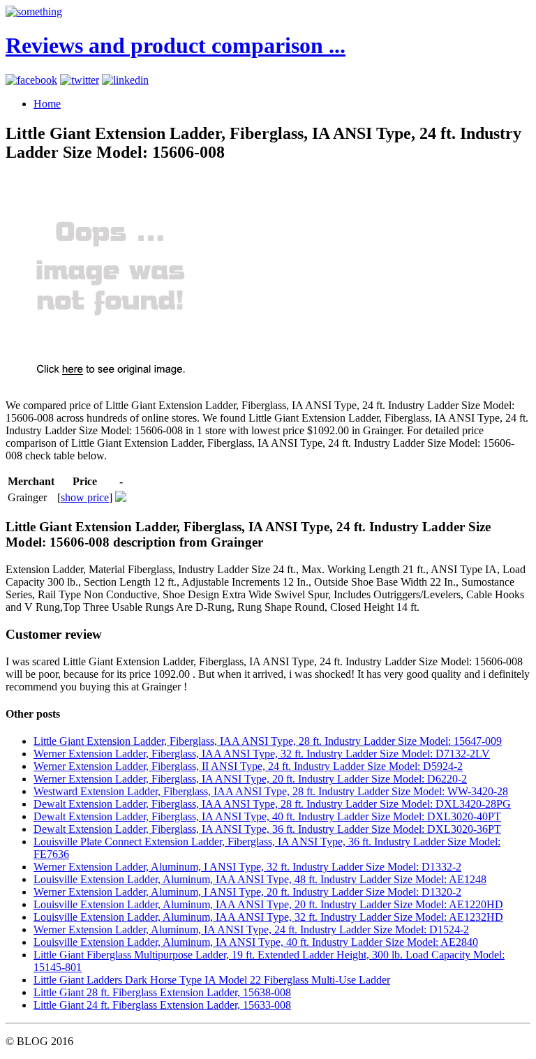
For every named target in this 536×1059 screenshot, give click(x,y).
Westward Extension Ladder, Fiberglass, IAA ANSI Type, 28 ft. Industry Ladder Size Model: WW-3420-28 (271, 791)
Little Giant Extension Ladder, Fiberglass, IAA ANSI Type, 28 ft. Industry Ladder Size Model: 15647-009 (268, 741)
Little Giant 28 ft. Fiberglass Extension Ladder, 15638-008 (162, 992)
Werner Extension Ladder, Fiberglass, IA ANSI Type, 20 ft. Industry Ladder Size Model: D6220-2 (250, 779)
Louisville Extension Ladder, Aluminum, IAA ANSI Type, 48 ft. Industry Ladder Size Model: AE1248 (260, 879)
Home (47, 104)
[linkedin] (125, 80)
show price (85, 497)
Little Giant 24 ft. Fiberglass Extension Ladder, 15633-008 (162, 1005)
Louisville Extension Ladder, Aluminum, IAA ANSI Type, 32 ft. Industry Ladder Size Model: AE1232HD (268, 917)
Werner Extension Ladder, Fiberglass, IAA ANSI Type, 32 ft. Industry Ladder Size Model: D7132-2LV (262, 754)
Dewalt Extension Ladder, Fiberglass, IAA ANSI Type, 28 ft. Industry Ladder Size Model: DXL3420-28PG (272, 804)
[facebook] (31, 80)
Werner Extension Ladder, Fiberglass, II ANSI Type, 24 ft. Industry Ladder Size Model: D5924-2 (248, 766)
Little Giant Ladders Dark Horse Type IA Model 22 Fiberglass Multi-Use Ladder (212, 980)
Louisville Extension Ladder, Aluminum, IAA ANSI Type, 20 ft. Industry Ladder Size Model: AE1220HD (268, 904)
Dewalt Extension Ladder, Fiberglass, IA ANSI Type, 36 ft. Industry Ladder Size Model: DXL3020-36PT (267, 829)
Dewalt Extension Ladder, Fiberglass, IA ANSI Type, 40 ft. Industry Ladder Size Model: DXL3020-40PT (267, 816)
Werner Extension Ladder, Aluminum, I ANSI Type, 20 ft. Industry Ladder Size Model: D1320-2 (247, 892)
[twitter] (79, 80)
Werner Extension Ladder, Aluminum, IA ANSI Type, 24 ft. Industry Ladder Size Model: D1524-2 (251, 929)
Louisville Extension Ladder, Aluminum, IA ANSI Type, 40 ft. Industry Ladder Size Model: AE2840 (256, 942)
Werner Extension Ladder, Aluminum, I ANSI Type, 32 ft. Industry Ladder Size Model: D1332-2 (247, 867)
